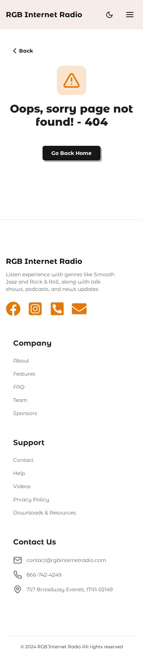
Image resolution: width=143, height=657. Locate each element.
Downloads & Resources (44, 512)
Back (26, 51)
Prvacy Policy (31, 499)
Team (20, 400)
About (21, 360)
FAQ (19, 387)
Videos (21, 486)
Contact (23, 460)
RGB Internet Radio (44, 14)
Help (19, 473)
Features (24, 374)
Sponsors (25, 413)
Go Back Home (71, 153)
